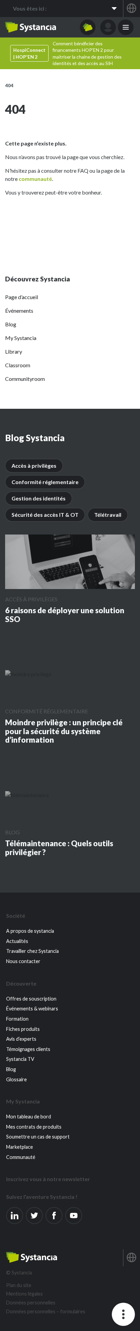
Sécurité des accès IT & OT (45, 514)
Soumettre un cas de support (38, 1137)
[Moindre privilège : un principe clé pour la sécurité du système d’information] (28, 673)
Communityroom (25, 378)
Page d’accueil (21, 297)
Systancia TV (20, 1059)
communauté (35, 178)
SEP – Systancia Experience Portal (30, 27)
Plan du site (18, 1285)
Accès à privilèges (34, 465)
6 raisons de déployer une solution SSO (64, 614)
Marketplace (19, 1147)
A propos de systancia (30, 931)
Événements (19, 310)
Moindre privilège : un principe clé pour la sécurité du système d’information (64, 731)
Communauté (20, 1157)
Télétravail (107, 514)
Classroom (17, 365)
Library (13, 351)
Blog (10, 324)
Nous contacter (23, 961)
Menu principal (125, 27)
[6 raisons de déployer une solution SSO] (70, 562)
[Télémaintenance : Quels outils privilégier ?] (27, 794)
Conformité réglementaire (45, 482)
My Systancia (20, 338)
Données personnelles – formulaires (45, 1311)
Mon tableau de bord (28, 1116)
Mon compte (108, 27)
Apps (87, 27)
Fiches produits (23, 1029)
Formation (17, 1019)
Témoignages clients (28, 1049)
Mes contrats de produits (34, 1127)
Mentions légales (24, 1294)
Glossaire (16, 1079)
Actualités (17, 941)
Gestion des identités (39, 498)
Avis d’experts (21, 1039)
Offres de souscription (31, 999)
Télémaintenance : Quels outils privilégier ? (59, 847)
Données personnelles (30, 1302)
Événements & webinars (32, 1008)
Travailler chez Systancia (32, 951)
